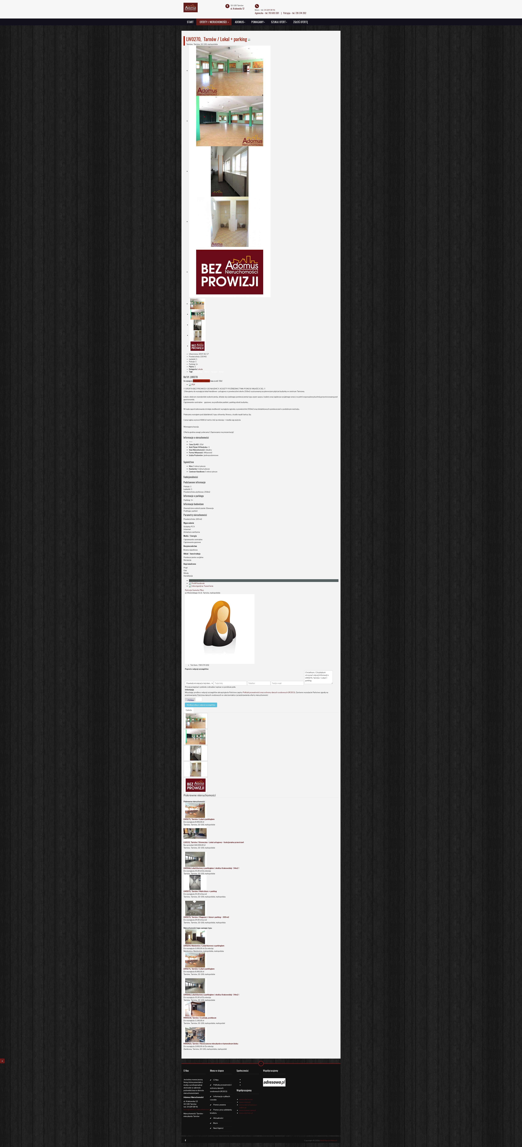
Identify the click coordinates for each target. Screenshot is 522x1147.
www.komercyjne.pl (247, 1110)
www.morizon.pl (246, 1113)
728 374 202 (300, 13)
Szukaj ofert (278, 22)
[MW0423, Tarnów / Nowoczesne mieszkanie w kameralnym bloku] (195, 1034)
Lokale (200, 369)
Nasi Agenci (218, 1128)
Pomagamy (257, 22)
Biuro (215, 1123)
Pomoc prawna (219, 1104)
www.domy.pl (245, 1102)
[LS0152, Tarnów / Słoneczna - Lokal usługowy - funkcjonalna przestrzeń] (195, 833)
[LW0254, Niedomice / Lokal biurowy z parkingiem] (195, 936)
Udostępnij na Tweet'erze (202, 586)
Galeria (189, 710)
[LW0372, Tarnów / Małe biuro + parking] (195, 882)
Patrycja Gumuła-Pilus (194, 590)
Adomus (239, 22)
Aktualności (218, 1118)
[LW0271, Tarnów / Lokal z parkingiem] (195, 810)
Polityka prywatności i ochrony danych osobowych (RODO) (221, 1088)
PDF (193, 384)
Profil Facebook (198, 583)
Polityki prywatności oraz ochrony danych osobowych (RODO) (269, 692)
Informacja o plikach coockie (220, 1098)
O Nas (216, 1080)
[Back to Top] (2, 1061)
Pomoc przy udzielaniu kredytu (221, 1111)
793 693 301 (273, 13)
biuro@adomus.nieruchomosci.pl (197, 1109)
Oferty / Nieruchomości (213, 22)
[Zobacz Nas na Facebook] (185, 1140)
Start (190, 22)
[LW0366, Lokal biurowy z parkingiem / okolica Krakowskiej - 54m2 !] (195, 859)
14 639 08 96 (269, 10)
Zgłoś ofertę (300, 22)
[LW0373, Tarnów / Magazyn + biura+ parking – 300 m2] (195, 908)
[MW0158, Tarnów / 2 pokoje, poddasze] (195, 1008)
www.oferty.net (246, 1099)
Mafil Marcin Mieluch (328, 1140)
